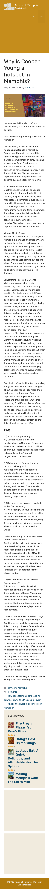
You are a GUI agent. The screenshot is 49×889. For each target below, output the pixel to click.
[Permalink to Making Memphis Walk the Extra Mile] (11, 777)
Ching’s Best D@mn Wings (26, 741)
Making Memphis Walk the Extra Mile (23, 778)
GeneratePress (24, 885)
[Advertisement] (24, 40)
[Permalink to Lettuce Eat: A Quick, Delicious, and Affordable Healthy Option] (11, 754)
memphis (12, 691)
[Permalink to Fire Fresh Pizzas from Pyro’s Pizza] (11, 727)
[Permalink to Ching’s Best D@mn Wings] (11, 743)
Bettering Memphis (17, 688)
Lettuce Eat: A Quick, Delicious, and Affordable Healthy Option (23, 758)
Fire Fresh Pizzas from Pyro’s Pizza (21, 727)
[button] (34, 16)
